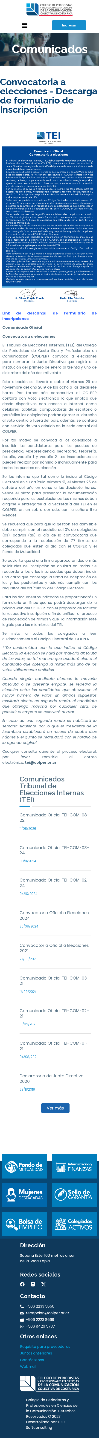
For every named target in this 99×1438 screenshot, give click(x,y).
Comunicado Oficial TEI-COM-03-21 (54, 980)
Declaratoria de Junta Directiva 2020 (52, 1078)
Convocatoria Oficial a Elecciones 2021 (54, 948)
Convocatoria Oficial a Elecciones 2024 (54, 915)
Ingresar (69, 25)
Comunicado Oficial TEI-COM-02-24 (54, 882)
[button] (24, 25)
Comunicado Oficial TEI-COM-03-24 (54, 850)
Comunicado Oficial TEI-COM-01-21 (54, 1045)
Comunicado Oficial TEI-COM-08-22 (54, 817)
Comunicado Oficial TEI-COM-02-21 (54, 1013)
